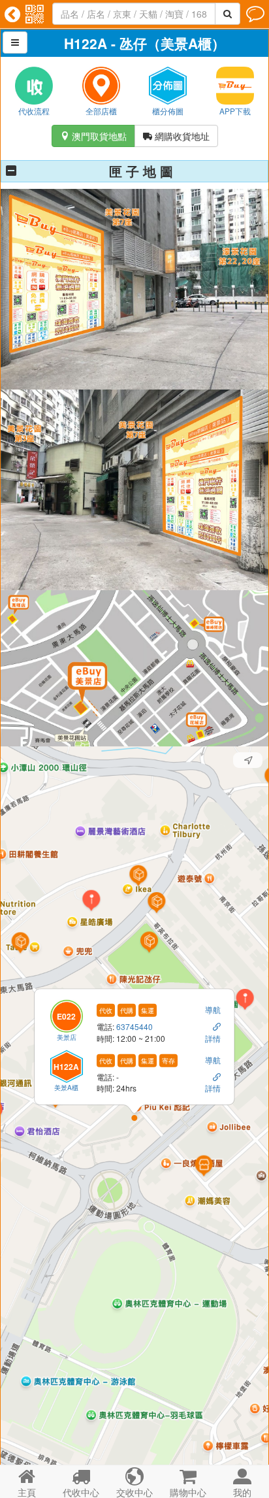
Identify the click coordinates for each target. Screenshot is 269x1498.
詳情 (213, 1037)
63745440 (134, 1026)
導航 (213, 1009)
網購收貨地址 (176, 135)
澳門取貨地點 (93, 135)
